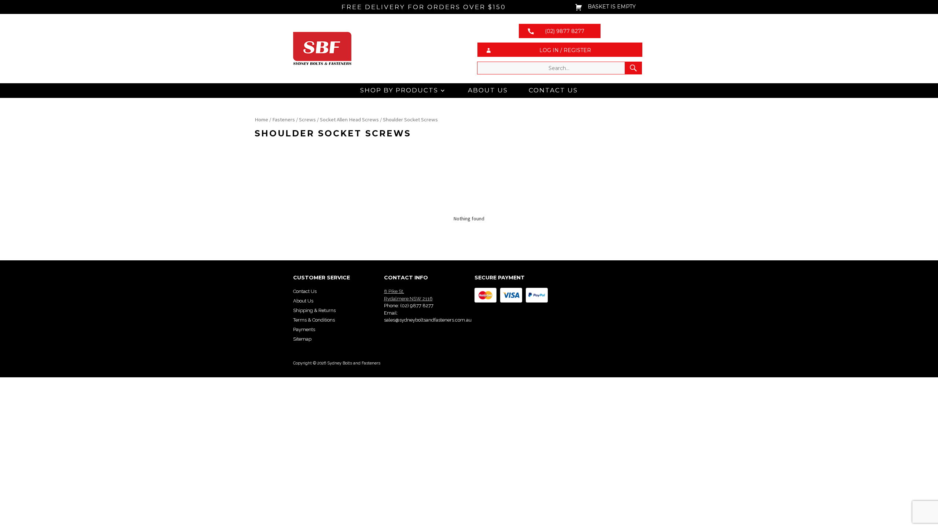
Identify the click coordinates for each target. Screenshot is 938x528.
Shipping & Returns (314, 310)
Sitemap (302, 339)
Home (261, 119)
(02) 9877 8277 (416, 305)
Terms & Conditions (314, 320)
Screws (307, 119)
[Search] (633, 68)
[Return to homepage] (378, 48)
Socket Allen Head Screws (349, 119)
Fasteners (283, 119)
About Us (488, 90)
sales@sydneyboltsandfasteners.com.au (428, 320)
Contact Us (553, 90)
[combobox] (559, 68)
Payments (304, 329)
